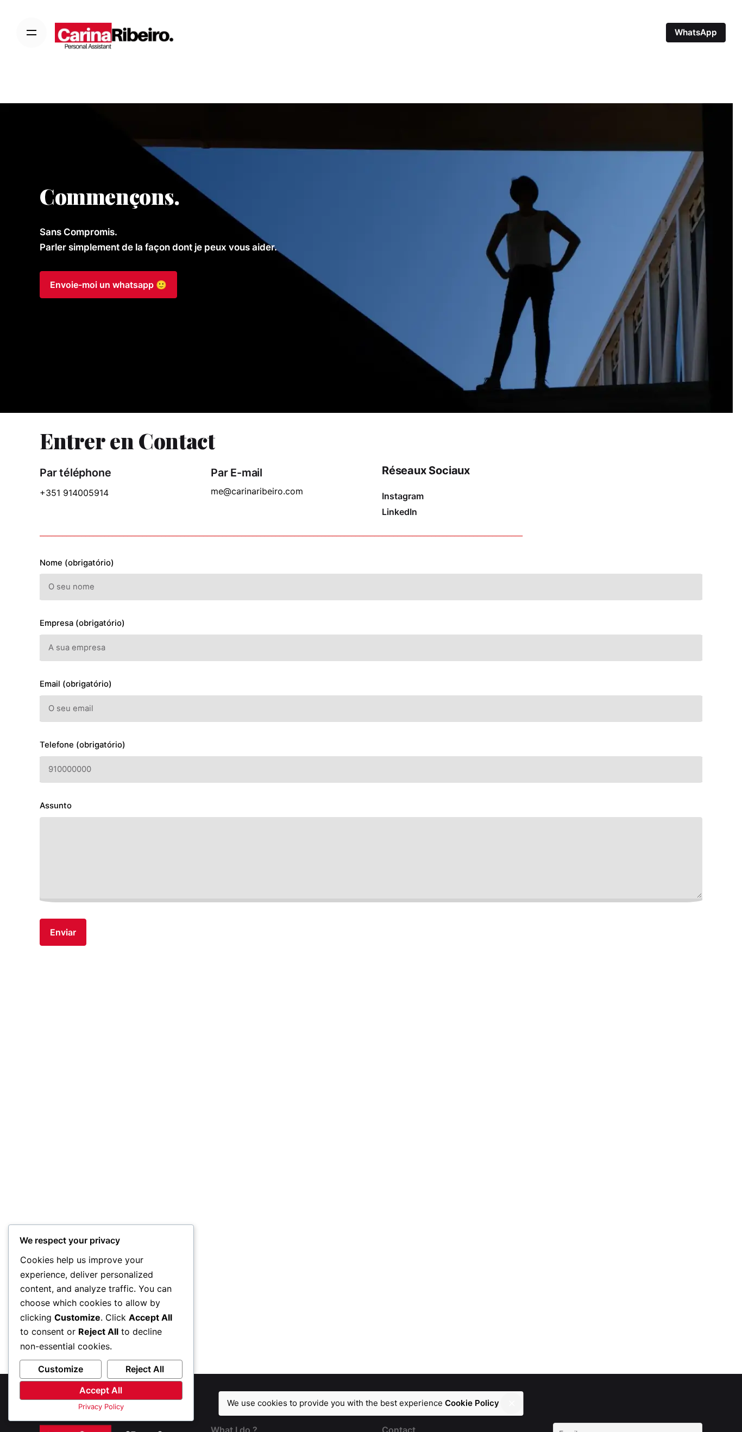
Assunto (56, 806)
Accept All (100, 1390)
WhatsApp (696, 32)
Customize (60, 1369)
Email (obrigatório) (76, 684)
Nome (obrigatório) (77, 563)
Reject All (144, 1369)
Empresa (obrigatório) (82, 623)
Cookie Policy (472, 1403)
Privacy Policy (101, 1406)
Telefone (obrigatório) (82, 745)
